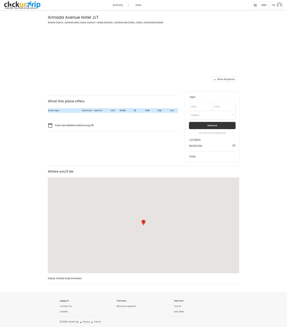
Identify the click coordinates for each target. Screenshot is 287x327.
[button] (143, 222)
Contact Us (66, 306)
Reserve (212, 125)
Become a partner (126, 306)
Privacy (86, 321)
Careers (64, 311)
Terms (97, 321)
